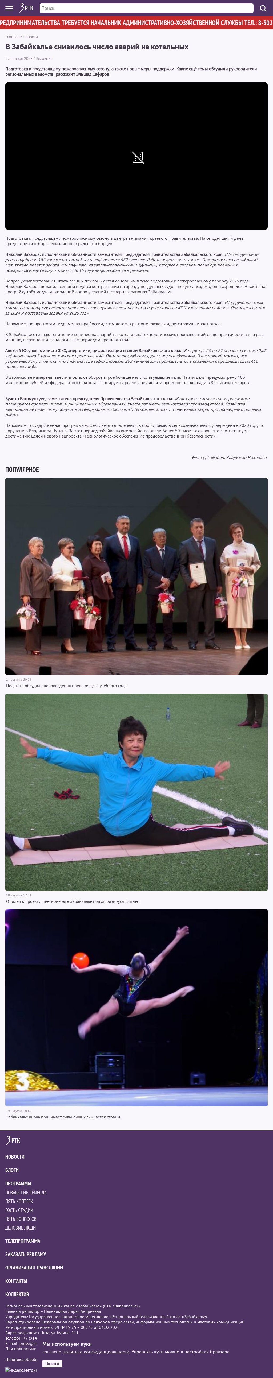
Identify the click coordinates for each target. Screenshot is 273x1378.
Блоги (12, 1170)
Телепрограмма (22, 1240)
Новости (30, 37)
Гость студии (19, 1210)
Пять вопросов (21, 1219)
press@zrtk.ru (32, 1343)
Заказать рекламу (25, 1254)
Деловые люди (20, 1228)
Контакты (16, 1281)
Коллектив (17, 1294)
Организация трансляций (34, 1267)
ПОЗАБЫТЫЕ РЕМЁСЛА (26, 1192)
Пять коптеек (19, 1201)
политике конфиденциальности (96, 1352)
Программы (18, 1183)
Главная (12, 37)
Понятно (52, 1364)
